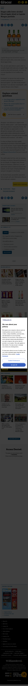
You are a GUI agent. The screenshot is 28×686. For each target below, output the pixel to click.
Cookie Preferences (14, 360)
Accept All (14, 365)
